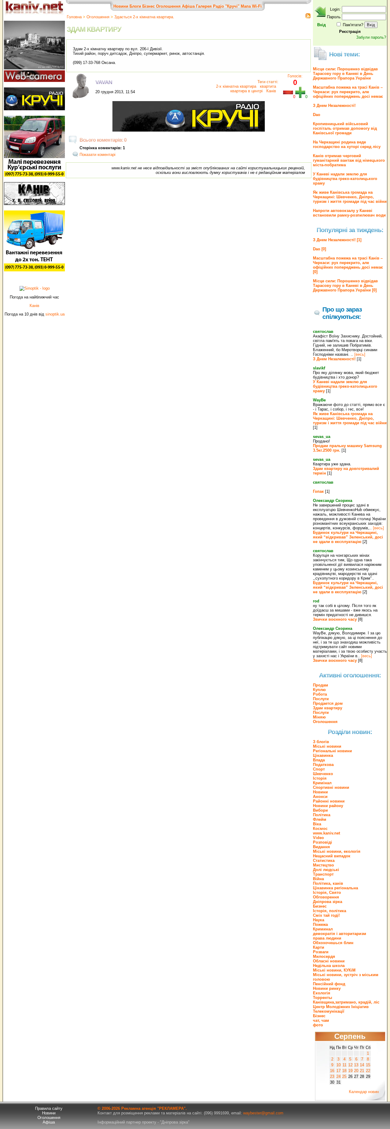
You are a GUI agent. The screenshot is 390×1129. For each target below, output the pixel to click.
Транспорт (323, 874)
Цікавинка (323, 755)
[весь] (359, 354)
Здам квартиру (327, 708)
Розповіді (322, 842)
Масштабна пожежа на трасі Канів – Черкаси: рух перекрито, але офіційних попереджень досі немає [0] (348, 265)
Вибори (320, 810)
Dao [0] (319, 249)
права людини (327, 938)
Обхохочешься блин (333, 942)
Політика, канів (328, 883)
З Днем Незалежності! (334, 105)
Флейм (319, 819)
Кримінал (322, 783)
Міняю (319, 717)
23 (332, 1076)
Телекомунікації (328, 1011)
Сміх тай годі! (326, 915)
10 (338, 1065)
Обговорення (326, 897)
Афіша (188, 6)
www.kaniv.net (326, 833)
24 (338, 1076)
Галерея (204, 6)
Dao (316, 114)
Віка (317, 824)
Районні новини (329, 801)
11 (344, 1065)
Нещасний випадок (331, 856)
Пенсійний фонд (329, 984)
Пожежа (320, 924)
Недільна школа (329, 965)
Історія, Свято (327, 892)
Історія (320, 778)
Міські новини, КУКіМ (334, 970)
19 (350, 1070)
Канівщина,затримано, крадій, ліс (346, 1002)
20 (356, 1070)
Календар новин (364, 1091)
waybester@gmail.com (263, 1113)
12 (350, 1065)
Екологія (321, 993)
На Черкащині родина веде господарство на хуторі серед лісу (347, 144)
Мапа (246, 6)
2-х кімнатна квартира (236, 86)
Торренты (322, 997)
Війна (318, 879)
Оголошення (168, 6)
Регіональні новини (332, 751)
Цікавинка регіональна (335, 888)
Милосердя (324, 956)
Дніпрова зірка (327, 901)
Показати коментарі (97, 154)
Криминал (323, 929)
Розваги (320, 952)
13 (356, 1065)
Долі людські (326, 869)
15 (368, 1065)
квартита (267, 86)
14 (362, 1065)
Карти (318, 947)
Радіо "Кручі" (226, 6)
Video (318, 837)
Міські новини (327, 746)
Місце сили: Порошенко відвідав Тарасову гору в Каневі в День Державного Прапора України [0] (345, 285)
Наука (318, 920)
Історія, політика (329, 910)
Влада (319, 760)
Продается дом (328, 703)
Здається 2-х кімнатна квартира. (144, 17)
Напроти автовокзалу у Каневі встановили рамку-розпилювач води (349, 212)
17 (338, 1070)
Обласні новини (329, 961)
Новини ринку (327, 988)
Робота (320, 694)
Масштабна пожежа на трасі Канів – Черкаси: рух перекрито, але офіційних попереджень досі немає (348, 92)
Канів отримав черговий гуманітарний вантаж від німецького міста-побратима (349, 160)
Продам (320, 685)
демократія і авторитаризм (339, 933)
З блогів (321, 741)
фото (318, 1025)
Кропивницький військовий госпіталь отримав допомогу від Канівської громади (345, 128)
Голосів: (295, 76)
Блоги (135, 6)
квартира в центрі (246, 91)
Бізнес (148, 6)
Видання (321, 847)
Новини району (328, 805)
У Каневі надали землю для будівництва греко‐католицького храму (345, 178)
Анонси (320, 796)
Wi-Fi (257, 6)
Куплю (319, 689)
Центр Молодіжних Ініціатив (341, 1006)
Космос (320, 828)
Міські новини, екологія (336, 851)
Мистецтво (323, 865)
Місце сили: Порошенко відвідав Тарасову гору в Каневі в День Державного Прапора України (345, 73)
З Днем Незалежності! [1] (337, 240)
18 (344, 1070)
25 (344, 1076)
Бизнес (320, 906)
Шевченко (323, 773)
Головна (74, 17)
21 (362, 1070)
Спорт (319, 769)
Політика (321, 815)
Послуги (321, 699)
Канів (270, 91)
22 (368, 1070)
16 (332, 1070)
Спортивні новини (331, 787)
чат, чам (321, 1020)
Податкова (323, 764)
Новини (120, 6)
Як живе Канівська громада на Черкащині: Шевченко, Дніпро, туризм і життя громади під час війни (350, 197)
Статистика (324, 860)
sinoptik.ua (55, 314)
